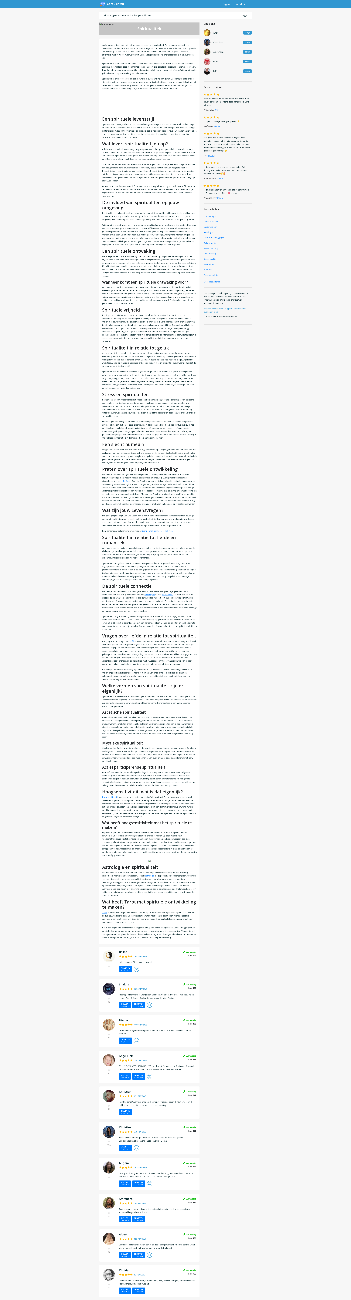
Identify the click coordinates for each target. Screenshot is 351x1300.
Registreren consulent (213, 308)
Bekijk (247, 33)
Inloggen (244, 15)
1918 (140, 1167)
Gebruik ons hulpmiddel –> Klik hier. (157, 531)
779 (140, 1131)
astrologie (149, 875)
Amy (217, 110)
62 (139, 1274)
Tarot (104, 912)
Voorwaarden (240, 308)
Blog (216, 312)
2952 (140, 956)
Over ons (208, 312)
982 (140, 1239)
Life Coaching (210, 253)
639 (140, 1096)
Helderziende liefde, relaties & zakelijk (135, 962)
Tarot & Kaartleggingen (214, 237)
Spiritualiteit (209, 264)
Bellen (125, 1005)
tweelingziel (150, 594)
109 (140, 1203)
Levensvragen (210, 216)
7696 (140, 989)
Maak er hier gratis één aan (139, 15)
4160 (140, 1024)
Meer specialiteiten (212, 281)
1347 (140, 1060)
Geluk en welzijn (211, 275)
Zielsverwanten (210, 243)
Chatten (125, 969)
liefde (132, 641)
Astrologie (208, 232)
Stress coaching (211, 248)
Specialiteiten (241, 4)
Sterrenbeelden (210, 259)
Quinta (211, 155)
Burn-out (208, 269)
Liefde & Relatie (211, 221)
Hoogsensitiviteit (109, 797)
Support (226, 4)
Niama (217, 126)
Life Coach (126, 481)
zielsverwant (167, 594)
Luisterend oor (210, 227)
